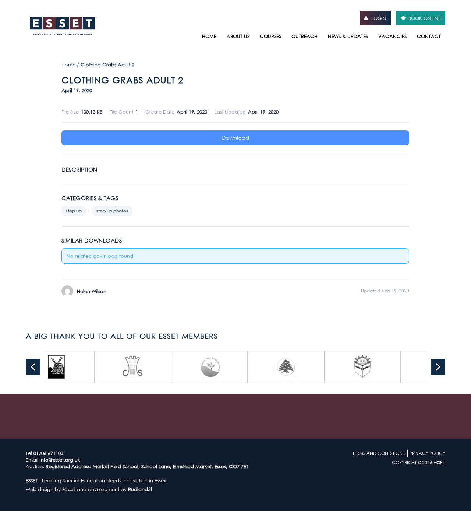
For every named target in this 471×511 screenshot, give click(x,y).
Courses (270, 36)
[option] (110, 367)
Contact (429, 36)
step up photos (112, 210)
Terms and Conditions (379, 453)
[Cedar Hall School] (187, 367)
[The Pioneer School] (416, 367)
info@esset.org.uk (60, 460)
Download (235, 137)
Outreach (304, 36)
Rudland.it (140, 489)
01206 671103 (48, 453)
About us (238, 36)
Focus (68, 489)
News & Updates (348, 36)
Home (209, 36)
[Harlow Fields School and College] (110, 367)
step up (74, 210)
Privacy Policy (427, 453)
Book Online (424, 18)
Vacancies (392, 36)
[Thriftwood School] (340, 367)
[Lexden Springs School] (263, 367)
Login (378, 18)
